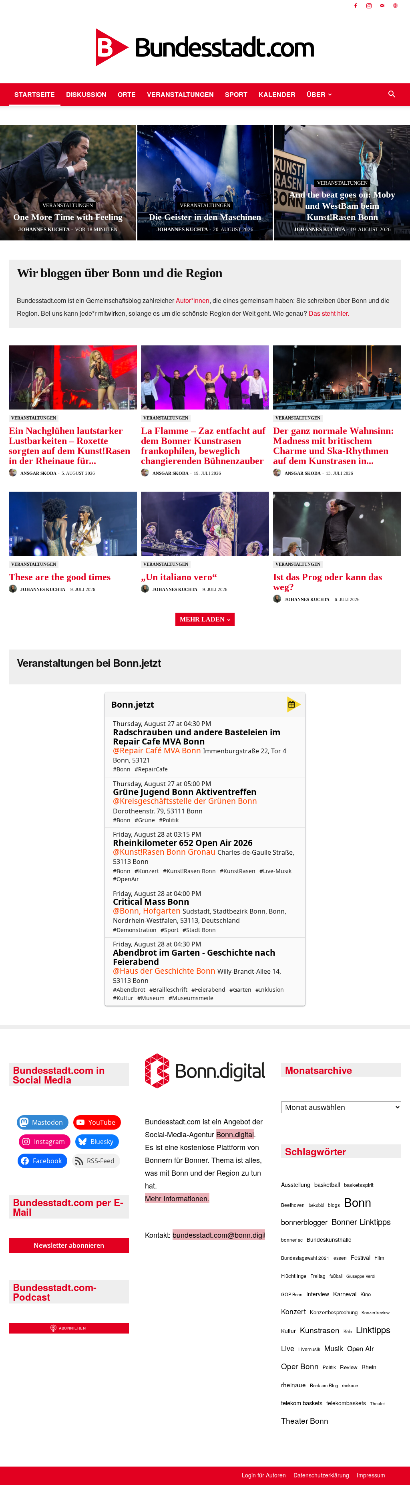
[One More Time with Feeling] (68, 182)
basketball (327, 1184)
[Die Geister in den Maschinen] (205, 182)
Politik (329, 1367)
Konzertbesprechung (334, 1312)
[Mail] (382, 5)
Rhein (369, 1367)
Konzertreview (376, 1312)
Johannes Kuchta (42, 589)
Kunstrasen (320, 1329)
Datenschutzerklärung (321, 1475)
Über (316, 94)
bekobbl (316, 1205)
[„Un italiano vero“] (205, 524)
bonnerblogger (304, 1222)
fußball (336, 1276)
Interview (317, 1294)
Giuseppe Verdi (360, 1276)
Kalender (277, 94)
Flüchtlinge (293, 1275)
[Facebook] (356, 5)
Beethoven (293, 1205)
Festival (360, 1257)
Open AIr (360, 1348)
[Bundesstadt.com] (205, 47)
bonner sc (292, 1240)
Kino (365, 1294)
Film (379, 1257)
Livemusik (309, 1349)
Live (287, 1348)
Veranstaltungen (180, 94)
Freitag (318, 1275)
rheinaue (293, 1384)
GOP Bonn (291, 1294)
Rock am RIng (324, 1385)
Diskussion (86, 94)
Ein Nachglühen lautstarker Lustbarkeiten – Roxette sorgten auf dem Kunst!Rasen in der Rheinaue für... (69, 446)
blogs (334, 1205)
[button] (391, 94)
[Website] (395, 5)
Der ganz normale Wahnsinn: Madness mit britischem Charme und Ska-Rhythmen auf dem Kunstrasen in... (333, 446)
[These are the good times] (73, 524)
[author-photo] (14, 472)
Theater (377, 1403)
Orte (127, 94)
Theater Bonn (304, 1420)
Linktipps (373, 1329)
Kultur (288, 1331)
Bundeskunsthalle (329, 1239)
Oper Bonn (300, 1365)
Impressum (371, 1475)
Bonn (357, 1201)
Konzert (293, 1311)
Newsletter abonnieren (69, 1245)
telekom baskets (301, 1402)
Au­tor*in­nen (192, 300)
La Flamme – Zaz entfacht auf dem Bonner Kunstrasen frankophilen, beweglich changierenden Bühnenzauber (203, 446)
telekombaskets (346, 1403)
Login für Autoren (264, 1475)
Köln (348, 1331)
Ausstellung (295, 1184)
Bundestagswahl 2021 (305, 1258)
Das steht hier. (329, 313)
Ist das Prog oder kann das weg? (327, 582)
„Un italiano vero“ (179, 577)
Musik (333, 1348)
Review (349, 1367)
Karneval (344, 1293)
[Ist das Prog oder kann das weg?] (337, 524)
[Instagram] (369, 5)
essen (340, 1258)
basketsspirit (359, 1184)
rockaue (350, 1385)
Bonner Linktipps (361, 1221)
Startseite (34, 94)
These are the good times (60, 577)
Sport (236, 94)
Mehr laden (202, 619)
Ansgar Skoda (38, 473)
